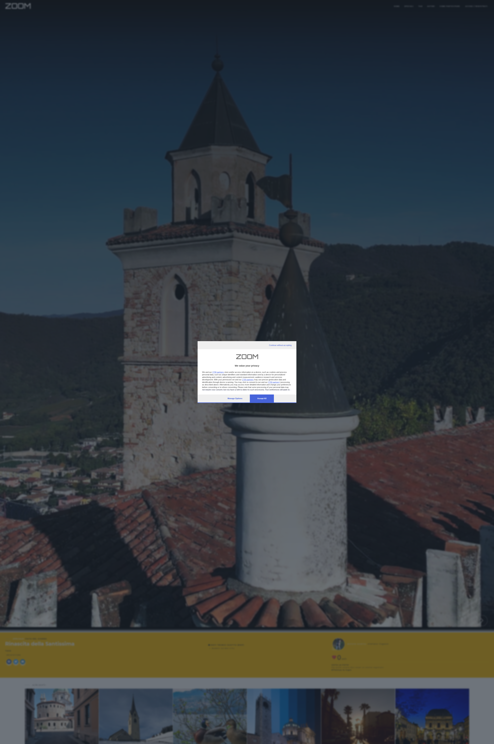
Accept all (261, 398)
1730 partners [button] (218, 372)
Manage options (235, 398)
